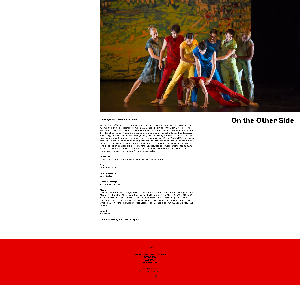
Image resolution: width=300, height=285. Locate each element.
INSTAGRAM (150, 257)
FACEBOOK (150, 259)
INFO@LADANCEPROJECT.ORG (150, 254)
